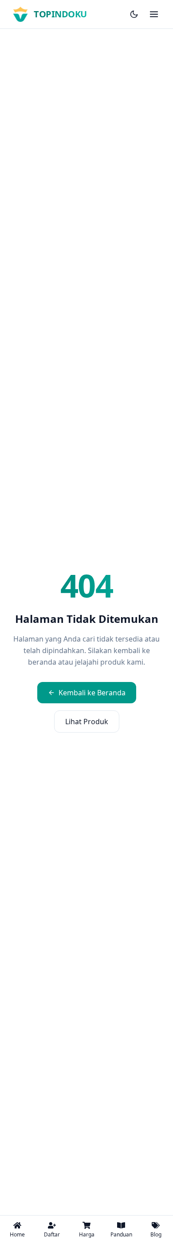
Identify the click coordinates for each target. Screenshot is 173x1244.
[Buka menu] (153, 14)
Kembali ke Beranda (92, 693)
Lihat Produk (86, 721)
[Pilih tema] (134, 14)
